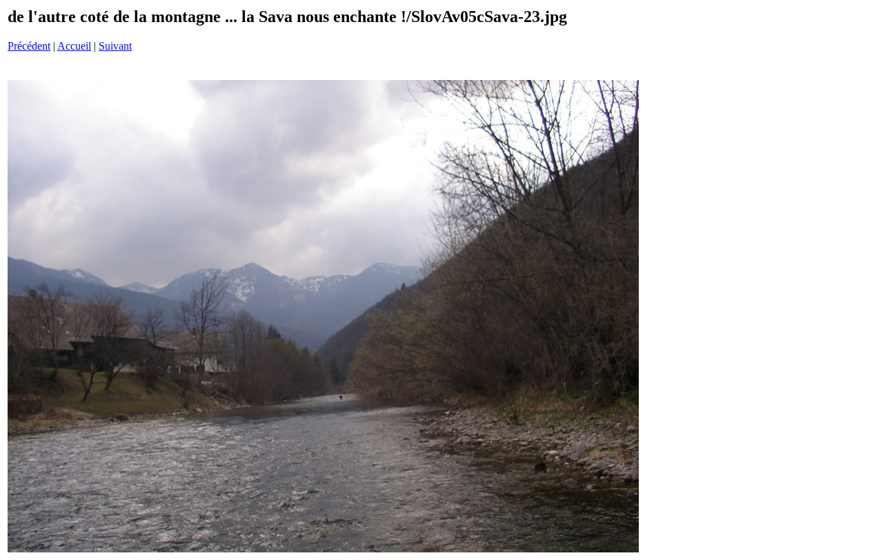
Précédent (29, 46)
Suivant (115, 46)
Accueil (74, 46)
